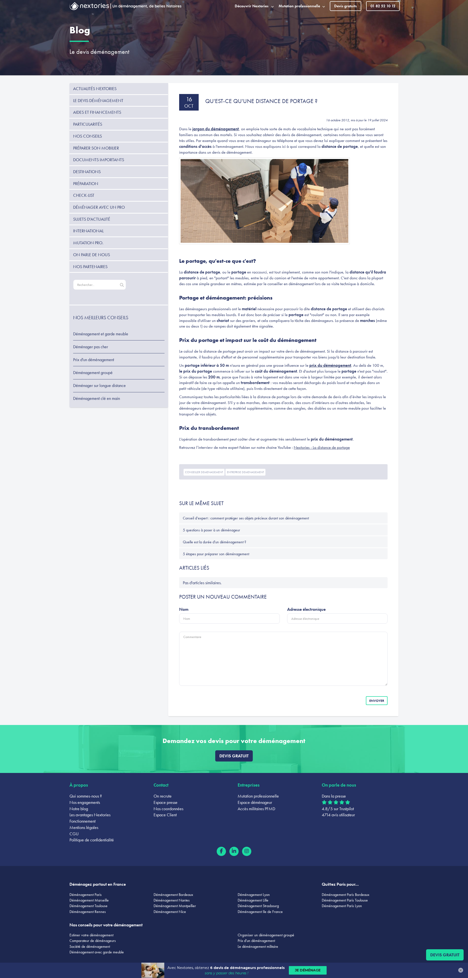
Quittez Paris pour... (340, 884)
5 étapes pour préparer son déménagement (216, 553)
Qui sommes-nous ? (85, 796)
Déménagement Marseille (89, 900)
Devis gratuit (234, 756)
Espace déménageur (255, 802)
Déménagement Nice (170, 911)
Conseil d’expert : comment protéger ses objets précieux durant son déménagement (246, 518)
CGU (74, 834)
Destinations (87, 171)
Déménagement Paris (85, 894)
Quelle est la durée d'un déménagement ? (214, 542)
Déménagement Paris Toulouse (345, 900)
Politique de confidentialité (91, 840)
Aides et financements (97, 112)
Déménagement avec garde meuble (96, 952)
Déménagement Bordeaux (173, 894)
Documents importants (98, 159)
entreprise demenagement (245, 472)
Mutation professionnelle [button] (299, 6)
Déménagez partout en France (97, 884)
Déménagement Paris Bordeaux (345, 894)
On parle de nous (91, 254)
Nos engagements (84, 802)
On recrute (163, 796)
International (88, 231)
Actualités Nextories (95, 88)
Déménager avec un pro (99, 207)
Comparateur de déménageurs (92, 940)
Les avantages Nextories (89, 815)
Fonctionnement (82, 821)
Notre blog (78, 808)
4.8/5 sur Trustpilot (338, 808)
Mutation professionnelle (258, 796)
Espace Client (165, 815)
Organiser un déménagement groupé (266, 935)
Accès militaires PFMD (256, 808)
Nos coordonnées (168, 808)
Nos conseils (87, 136)
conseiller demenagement (204, 472)
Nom (183, 609)
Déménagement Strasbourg (258, 905)
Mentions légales (83, 827)
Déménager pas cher (90, 346)
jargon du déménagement (215, 129)
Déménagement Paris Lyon (342, 905)
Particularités (87, 124)
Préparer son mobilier (96, 148)
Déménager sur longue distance (99, 385)
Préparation (85, 183)
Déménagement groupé (93, 372)
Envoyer (376, 700)
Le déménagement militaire (258, 946)
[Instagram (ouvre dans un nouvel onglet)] (246, 851)
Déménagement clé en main (96, 398)
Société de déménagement (89, 946)
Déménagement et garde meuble (100, 334)
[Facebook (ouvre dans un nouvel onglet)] (221, 851)
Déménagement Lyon (254, 894)
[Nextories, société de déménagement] (89, 7)
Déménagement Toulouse (88, 905)
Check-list (83, 195)
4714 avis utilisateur (338, 815)
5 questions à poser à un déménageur (211, 530)
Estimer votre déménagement (91, 935)
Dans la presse (334, 796)
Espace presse (165, 802)
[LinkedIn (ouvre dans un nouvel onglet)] (234, 851)
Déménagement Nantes (172, 900)
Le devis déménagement (99, 51)
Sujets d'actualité (91, 219)
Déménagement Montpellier (175, 905)
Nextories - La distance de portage (322, 447)
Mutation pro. (88, 242)
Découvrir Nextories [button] (251, 6)
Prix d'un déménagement (93, 359)
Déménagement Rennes (87, 911)
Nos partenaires (90, 266)
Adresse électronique (306, 609)
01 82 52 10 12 (382, 6)
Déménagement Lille (253, 900)
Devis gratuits (345, 6)
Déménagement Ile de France (260, 911)
